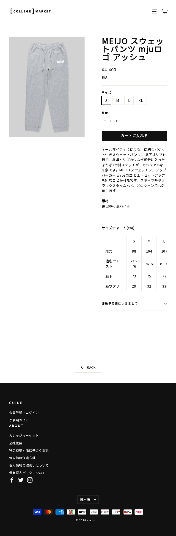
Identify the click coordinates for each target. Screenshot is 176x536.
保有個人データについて (27, 472)
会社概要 (15, 443)
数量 (105, 113)
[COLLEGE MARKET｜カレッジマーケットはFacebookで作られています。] (12, 480)
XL (141, 100)
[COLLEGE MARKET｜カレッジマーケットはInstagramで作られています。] (30, 480)
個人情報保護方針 (22, 457)
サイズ (107, 92)
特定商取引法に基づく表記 (29, 450)
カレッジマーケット (24, 435)
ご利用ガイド (19, 420)
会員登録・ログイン (24, 412)
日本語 (85, 499)
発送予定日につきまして (120, 303)
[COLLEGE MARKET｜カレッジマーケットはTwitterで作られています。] (21, 480)
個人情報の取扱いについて (29, 465)
